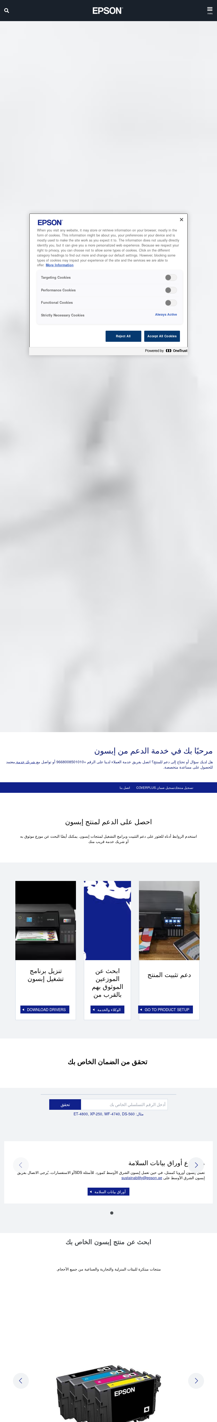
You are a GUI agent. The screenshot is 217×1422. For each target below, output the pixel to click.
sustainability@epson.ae (141, 1177)
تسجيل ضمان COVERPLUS (155, 787)
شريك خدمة (25, 761)
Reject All (123, 336)
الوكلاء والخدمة (109, 1009)
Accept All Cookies (162, 336)
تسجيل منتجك (184, 787)
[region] (108, 284)
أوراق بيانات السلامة (110, 1191)
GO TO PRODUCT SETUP (167, 1009)
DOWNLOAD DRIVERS (46, 1009)
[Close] (181, 219)
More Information (60, 265)
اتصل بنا (125, 787)
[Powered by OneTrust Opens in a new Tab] (165, 352)
